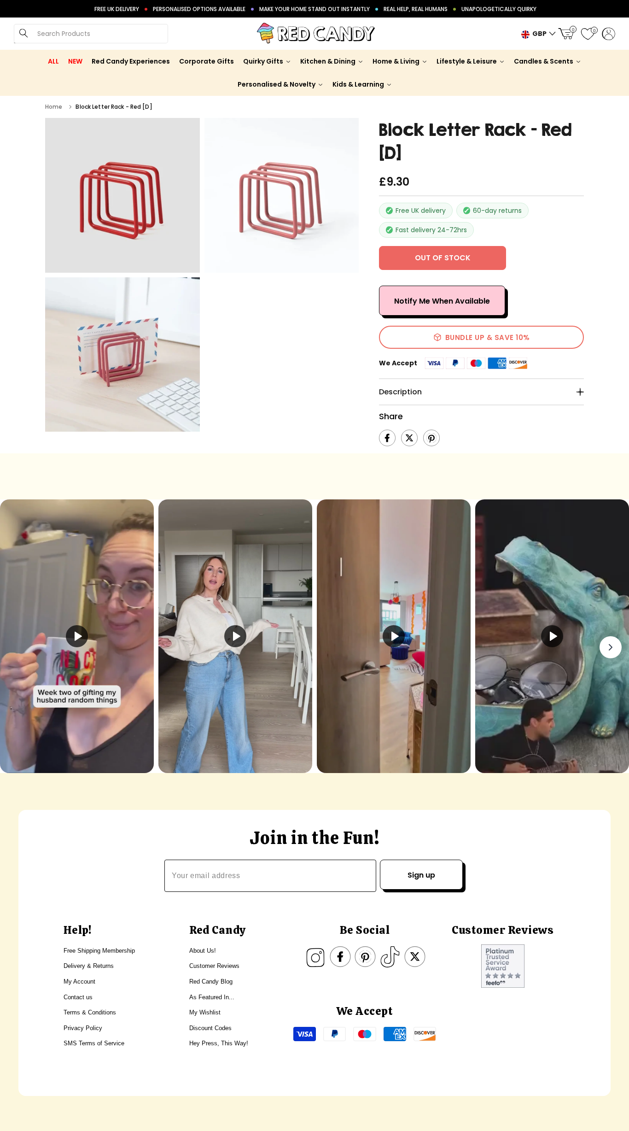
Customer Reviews (214, 965)
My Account (79, 981)
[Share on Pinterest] (431, 438)
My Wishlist (205, 1012)
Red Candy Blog (211, 981)
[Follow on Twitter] (414, 956)
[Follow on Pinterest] (365, 956)
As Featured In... (211, 997)
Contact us (78, 997)
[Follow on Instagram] (315, 956)
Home (53, 107)
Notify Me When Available (442, 301)
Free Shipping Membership (99, 950)
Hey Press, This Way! (218, 1043)
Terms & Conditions (90, 1012)
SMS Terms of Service (94, 1043)
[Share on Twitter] (409, 438)
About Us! (202, 950)
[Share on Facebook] (387, 438)
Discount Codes (210, 1028)
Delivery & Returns (89, 965)
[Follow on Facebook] (340, 956)
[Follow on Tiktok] (390, 956)
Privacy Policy (83, 1028)
